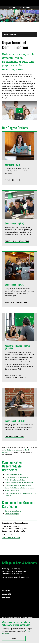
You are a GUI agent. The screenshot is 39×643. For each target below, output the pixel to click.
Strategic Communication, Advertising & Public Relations (20, 494)
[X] (17, 543)
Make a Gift (6, 597)
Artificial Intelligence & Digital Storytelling (19, 482)
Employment (6, 590)
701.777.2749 (25, 577)
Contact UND (6, 594)
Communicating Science (13, 511)
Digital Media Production (13, 474)
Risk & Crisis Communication (15, 480)
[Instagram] (8, 543)
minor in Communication (11, 450)
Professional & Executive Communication (19, 485)
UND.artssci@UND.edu (10, 577)
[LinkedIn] (12, 543)
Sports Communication (12, 490)
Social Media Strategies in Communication (19, 488)
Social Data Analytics (12, 514)
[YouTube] (21, 543)
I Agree (18, 638)
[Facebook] (3, 543)
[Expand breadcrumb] (4, 25)
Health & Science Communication (16, 477)
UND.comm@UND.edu (11, 538)
